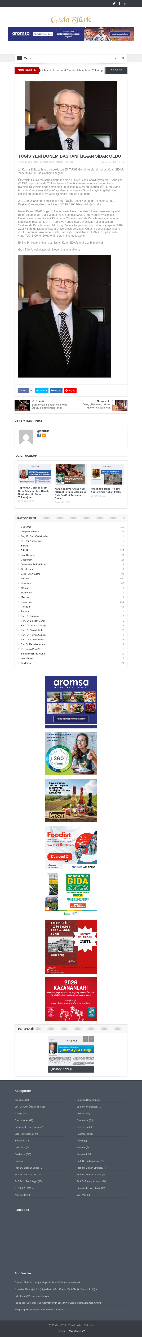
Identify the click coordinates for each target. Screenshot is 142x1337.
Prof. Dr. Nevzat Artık (31, 630)
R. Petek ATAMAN (30, 649)
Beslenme (26, 527)
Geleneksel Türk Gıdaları (33, 564)
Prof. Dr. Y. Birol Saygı (32, 639)
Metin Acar (26, 592)
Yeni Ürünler (27, 658)
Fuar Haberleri (28, 555)
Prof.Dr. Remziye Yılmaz (33, 644)
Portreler (25, 611)
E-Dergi (24, 545)
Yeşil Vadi (26, 663)
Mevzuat (25, 597)
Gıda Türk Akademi (30, 574)
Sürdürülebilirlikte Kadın (33, 653)
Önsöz (61, 1331)
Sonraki (101, 401)
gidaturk (28, 162)
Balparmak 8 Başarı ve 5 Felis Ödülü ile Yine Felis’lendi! (49, 406)
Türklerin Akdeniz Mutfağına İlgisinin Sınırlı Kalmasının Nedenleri (47, 1282)
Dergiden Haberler (30, 531)
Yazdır (108, 162)
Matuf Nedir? (77, 1331)
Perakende (26, 602)
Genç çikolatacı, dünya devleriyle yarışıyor (96, 406)
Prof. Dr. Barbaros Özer (33, 616)
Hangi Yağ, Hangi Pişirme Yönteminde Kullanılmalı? (40, 1309)
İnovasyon (26, 583)
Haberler (69, 162)
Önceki (40, 401)
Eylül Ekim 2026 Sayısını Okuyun (32, 1296)
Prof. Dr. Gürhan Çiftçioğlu (34, 625)
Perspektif (26, 606)
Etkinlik (24, 550)
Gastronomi (27, 559)
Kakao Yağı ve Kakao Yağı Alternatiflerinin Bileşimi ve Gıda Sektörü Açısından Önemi (58, 1303)
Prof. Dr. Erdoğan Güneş (33, 621)
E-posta (120, 162)
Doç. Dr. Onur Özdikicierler (34, 536)
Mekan (24, 588)
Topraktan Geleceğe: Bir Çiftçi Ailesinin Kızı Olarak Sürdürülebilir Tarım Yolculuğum (56, 1289)
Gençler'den (27, 569)
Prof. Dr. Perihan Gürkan (33, 635)
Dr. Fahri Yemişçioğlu (31, 541)
